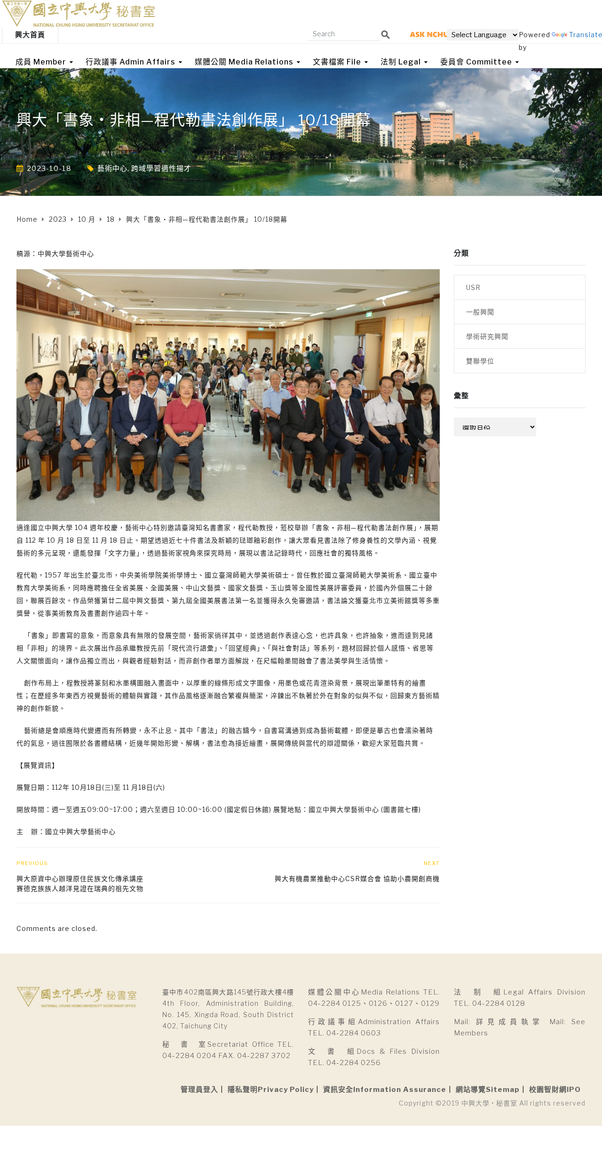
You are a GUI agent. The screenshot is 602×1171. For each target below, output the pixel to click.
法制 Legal (400, 61)
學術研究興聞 (487, 336)
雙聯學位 (480, 361)
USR (473, 287)
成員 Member (41, 61)
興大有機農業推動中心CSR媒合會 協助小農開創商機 (357, 878)
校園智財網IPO (555, 1089)
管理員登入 (199, 1089)
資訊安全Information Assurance (384, 1089)
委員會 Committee (476, 61)
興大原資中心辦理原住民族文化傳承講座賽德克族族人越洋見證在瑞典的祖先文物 (79, 883)
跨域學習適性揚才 (161, 168)
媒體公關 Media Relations (244, 61)
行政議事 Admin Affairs (130, 61)
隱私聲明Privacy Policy (271, 1089)
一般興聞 (480, 312)
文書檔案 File (337, 61)
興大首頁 (30, 35)
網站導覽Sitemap (488, 1089)
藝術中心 (112, 168)
